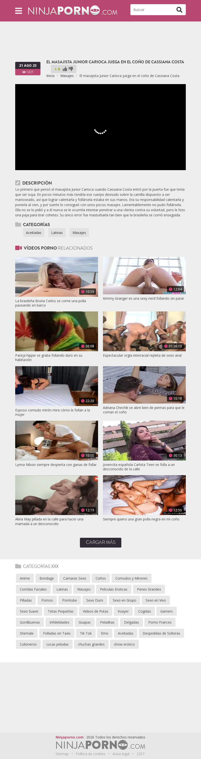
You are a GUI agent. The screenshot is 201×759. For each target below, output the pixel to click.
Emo (104, 633)
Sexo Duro (94, 600)
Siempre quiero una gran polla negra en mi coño (141, 519)
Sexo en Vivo (156, 600)
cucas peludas (57, 644)
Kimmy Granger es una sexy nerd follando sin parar (143, 298)
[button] (18, 10)
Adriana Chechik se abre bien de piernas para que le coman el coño (144, 410)
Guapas (85, 622)
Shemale (27, 633)
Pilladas (26, 600)
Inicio (50, 75)
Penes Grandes (149, 589)
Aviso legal (121, 753)
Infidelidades (59, 622)
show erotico (124, 644)
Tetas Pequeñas (61, 611)
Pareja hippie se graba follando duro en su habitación (48, 357)
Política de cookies (90, 753)
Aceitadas (33, 232)
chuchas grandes (91, 644)
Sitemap (62, 753)
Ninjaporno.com (70, 737)
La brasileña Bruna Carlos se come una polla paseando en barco (50, 303)
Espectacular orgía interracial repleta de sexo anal (142, 355)
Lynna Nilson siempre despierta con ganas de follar (56, 464)
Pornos (47, 600)
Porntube (69, 600)
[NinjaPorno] (72, 10)
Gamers (166, 611)
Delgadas (131, 622)
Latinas (57, 232)
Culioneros (28, 644)
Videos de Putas (95, 611)
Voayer (123, 611)
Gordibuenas (30, 622)
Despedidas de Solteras (161, 633)
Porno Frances (160, 622)
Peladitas (107, 622)
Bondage (46, 578)
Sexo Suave (29, 611)
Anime (25, 578)
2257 (140, 753)
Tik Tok (86, 633)
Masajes (67, 75)
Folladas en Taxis (57, 633)
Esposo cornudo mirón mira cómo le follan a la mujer (52, 412)
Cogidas (144, 611)
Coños (101, 578)
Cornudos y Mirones (131, 578)
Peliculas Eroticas (113, 589)
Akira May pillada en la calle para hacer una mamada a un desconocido (49, 521)
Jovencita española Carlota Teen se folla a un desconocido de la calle (139, 466)
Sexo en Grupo (124, 600)
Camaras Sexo (74, 578)
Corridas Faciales (33, 589)
